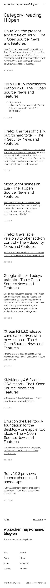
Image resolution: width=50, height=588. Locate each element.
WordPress (42, 583)
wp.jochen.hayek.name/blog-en (21, 4)
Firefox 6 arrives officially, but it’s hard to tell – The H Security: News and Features (25, 137)
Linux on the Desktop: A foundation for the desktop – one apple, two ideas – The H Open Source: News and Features (25, 431)
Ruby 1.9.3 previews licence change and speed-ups (20, 478)
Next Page (39, 519)
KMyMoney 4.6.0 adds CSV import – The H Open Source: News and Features (24, 386)
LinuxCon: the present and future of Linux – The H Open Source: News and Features (24, 37)
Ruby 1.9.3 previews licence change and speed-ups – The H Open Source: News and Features (21, 490)
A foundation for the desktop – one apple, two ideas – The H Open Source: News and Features (22, 450)
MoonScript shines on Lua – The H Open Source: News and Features (22, 190)
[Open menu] (44, 4)
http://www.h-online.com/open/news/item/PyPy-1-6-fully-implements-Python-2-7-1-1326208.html (27, 106)
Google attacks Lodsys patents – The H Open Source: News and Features (23, 281)
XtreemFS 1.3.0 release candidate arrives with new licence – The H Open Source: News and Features (24, 339)
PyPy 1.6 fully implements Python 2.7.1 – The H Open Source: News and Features (25, 90)
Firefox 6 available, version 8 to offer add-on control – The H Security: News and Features (24, 240)
